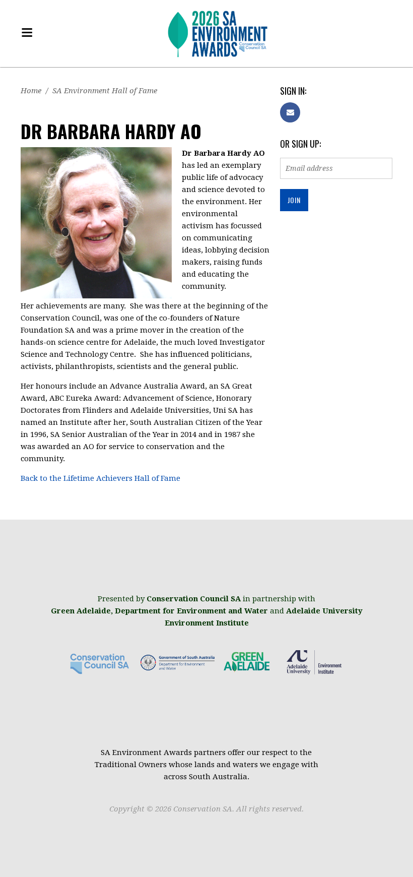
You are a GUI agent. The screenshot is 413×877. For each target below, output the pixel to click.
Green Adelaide (81, 610)
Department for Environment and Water (191, 610)
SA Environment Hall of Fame (104, 90)
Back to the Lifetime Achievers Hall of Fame (100, 478)
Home (31, 90)
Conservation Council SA (194, 598)
